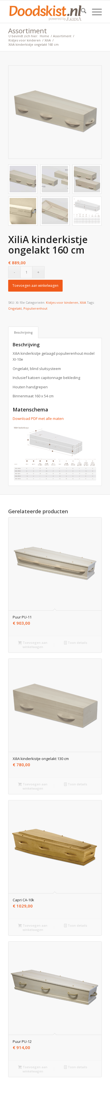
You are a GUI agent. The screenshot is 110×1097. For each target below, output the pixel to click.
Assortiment (27, 30)
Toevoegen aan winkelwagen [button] (34, 644)
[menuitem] (80, 11)
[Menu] (94, 11)
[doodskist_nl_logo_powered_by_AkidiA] (45, 11)
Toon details (77, 642)
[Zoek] (80, 11)
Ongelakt (15, 308)
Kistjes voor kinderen (62, 302)
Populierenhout (35, 308)
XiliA (83, 302)
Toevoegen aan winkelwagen (35, 285)
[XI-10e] (55, 112)
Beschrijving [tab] (23, 332)
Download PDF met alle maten (38, 418)
